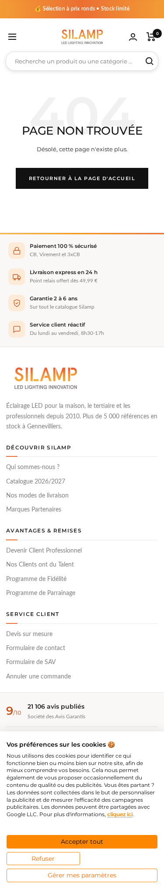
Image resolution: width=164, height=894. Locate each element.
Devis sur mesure (29, 634)
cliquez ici (120, 814)
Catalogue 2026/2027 (35, 482)
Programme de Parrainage (40, 593)
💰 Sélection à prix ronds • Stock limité (82, 8)
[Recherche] (149, 61)
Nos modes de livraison (37, 496)
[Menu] (12, 37)
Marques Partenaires (33, 510)
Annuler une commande (38, 677)
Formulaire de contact (35, 648)
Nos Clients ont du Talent (40, 565)
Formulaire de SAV (31, 662)
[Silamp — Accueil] (45, 378)
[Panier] (151, 36)
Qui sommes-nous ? (32, 467)
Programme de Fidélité (36, 579)
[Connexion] (133, 37)
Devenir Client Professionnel (44, 551)
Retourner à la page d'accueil (82, 178)
